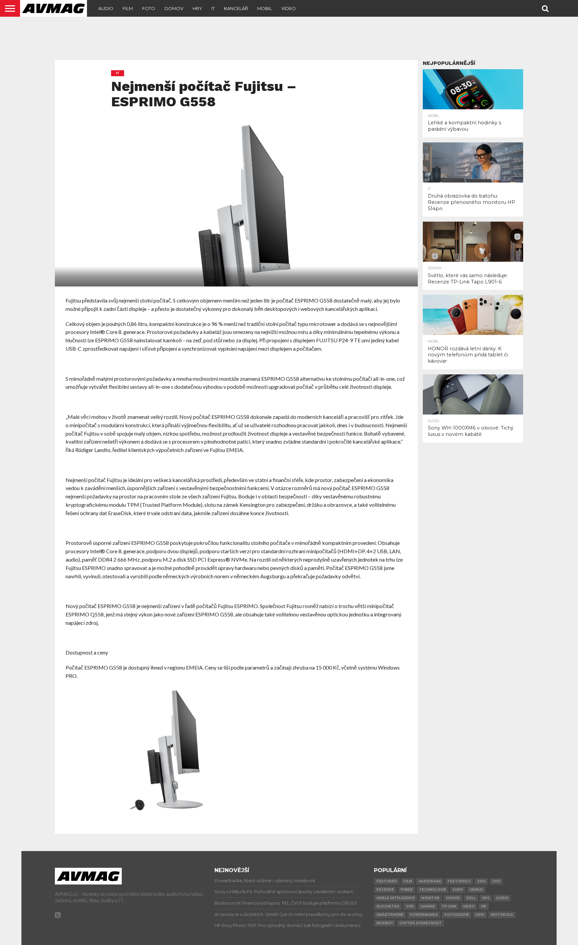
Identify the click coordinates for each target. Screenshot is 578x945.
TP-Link (449, 906)
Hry (197, 8)
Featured (386, 881)
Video (288, 8)
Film (128, 8)
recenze (385, 890)
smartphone (389, 915)
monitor (430, 898)
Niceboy (384, 923)
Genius (476, 890)
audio (502, 898)
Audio (105, 8)
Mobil (264, 8)
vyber (406, 890)
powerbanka (424, 915)
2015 (410, 906)
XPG (486, 898)
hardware (429, 881)
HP (483, 906)
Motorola (502, 915)
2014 (481, 881)
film (407, 881)
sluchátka (387, 906)
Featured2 (459, 881)
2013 (496, 881)
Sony (458, 890)
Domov (174, 8)
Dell (471, 898)
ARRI (479, 915)
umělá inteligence (395, 898)
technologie (432, 890)
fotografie (456, 915)
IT (213, 8)
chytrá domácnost (420, 923)
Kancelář (236, 8)
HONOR (453, 898)
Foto (148, 8)
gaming (427, 906)
